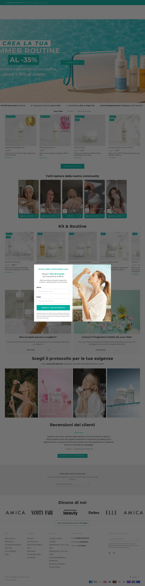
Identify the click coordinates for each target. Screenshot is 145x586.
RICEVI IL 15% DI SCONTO (53, 308)
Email (39, 297)
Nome (39, 287)
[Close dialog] (108, 267)
